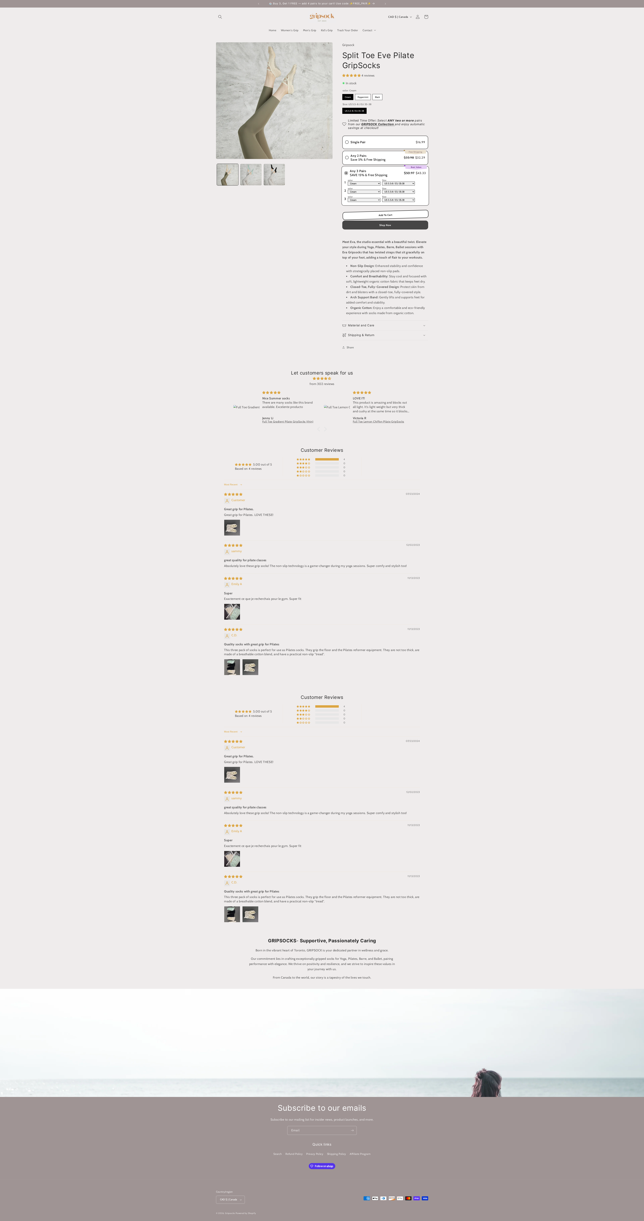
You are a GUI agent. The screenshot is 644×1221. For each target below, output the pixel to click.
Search (277, 1154)
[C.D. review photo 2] (250, 667)
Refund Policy (294, 1154)
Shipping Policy (336, 1154)
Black (377, 96)
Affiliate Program (360, 1154)
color (350, 180)
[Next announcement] (385, 3)
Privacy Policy (314, 1154)
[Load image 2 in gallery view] (251, 174)
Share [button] (350, 347)
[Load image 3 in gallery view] (274, 174)
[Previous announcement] (258, 3)
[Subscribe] (352, 1130)
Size (384, 180)
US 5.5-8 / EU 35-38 (354, 110)
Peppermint (363, 96)
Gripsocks (230, 1213)
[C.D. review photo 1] (232, 667)
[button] (220, 17)
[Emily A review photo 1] (232, 612)
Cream (347, 96)
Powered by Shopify (246, 1213)
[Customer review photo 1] (232, 528)
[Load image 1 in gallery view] (227, 174)
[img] (322, 378)
